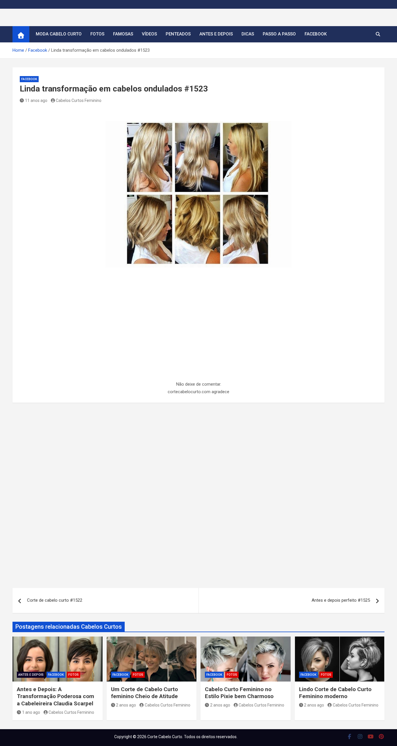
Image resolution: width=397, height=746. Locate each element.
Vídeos (149, 34)
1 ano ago (31, 712)
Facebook (316, 34)
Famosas (123, 34)
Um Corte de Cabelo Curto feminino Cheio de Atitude (144, 693)
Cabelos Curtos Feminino (78, 100)
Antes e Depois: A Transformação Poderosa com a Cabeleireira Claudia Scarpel (55, 696)
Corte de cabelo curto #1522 (54, 600)
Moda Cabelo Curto (59, 34)
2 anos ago (126, 705)
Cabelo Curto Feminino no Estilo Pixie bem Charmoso (239, 693)
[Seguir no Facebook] (349, 736)
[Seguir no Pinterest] (381, 736)
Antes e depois (216, 34)
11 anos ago (36, 100)
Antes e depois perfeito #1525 (341, 600)
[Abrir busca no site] (378, 34)
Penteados (178, 34)
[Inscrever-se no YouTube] (370, 736)
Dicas (248, 34)
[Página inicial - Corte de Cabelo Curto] (20, 34)
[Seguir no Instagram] (360, 736)
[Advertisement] (198, 337)
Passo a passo (279, 34)
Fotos (97, 34)
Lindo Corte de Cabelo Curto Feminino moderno (335, 693)
